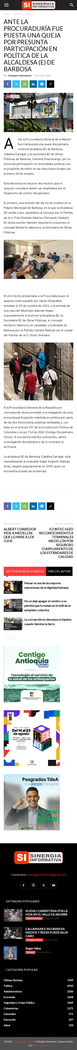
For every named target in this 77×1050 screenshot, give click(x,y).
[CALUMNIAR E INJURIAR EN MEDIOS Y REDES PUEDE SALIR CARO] (13, 933)
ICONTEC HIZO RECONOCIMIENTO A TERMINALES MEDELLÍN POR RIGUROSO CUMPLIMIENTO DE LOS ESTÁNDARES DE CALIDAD (56, 543)
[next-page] (12, 637)
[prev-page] (6, 637)
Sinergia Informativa (19, 75)
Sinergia (30, 952)
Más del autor (59, 571)
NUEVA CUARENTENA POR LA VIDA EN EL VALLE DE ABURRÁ (46, 912)
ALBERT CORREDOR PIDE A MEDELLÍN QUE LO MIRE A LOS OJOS (20, 535)
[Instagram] (33, 885)
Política (29, 14)
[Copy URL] (50, 84)
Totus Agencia (40, 1045)
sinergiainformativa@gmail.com (47, 874)
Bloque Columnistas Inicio (11, 626)
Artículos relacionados (25, 571)
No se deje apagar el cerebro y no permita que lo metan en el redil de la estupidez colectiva (47, 605)
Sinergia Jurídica (34, 940)
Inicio (6, 14)
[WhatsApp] (24, 84)
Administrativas (34, 918)
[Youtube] (53, 885)
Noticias (17, 14)
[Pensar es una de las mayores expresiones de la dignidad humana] (13, 587)
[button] (6, 5)
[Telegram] (42, 84)
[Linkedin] (33, 84)
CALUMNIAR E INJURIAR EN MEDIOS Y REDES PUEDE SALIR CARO (46, 932)
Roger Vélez (33, 948)
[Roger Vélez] (10, 953)
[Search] (72, 5)
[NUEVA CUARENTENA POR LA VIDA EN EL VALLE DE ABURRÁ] (13, 915)
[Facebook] (7, 84)
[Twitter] (16, 84)
